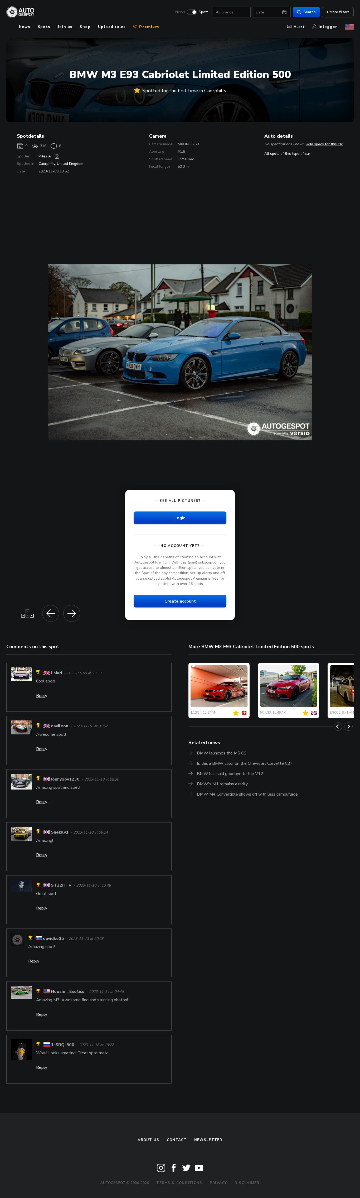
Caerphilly (46, 163)
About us (148, 1140)
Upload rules (112, 26)
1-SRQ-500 (62, 1045)
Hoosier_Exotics (67, 992)
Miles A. (45, 156)
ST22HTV (61, 885)
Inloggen (328, 26)
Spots (203, 12)
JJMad (56, 673)
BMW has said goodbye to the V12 (230, 774)
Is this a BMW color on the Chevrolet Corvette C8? (244, 763)
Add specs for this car (324, 144)
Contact (177, 1140)
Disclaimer (247, 1183)
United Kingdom (70, 163)
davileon (59, 726)
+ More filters (337, 12)
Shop (85, 26)
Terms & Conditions (179, 1183)
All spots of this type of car (287, 153)
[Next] (348, 726)
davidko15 (53, 938)
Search (309, 12)
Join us (65, 26)
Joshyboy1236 (65, 779)
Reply (41, 696)
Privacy (218, 1183)
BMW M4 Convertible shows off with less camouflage (247, 794)
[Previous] (338, 726)
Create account (180, 601)
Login (180, 518)
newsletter (208, 1140)
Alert (299, 26)
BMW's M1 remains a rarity (222, 784)
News (180, 12)
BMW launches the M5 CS (221, 753)
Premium (148, 26)
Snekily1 (60, 832)
